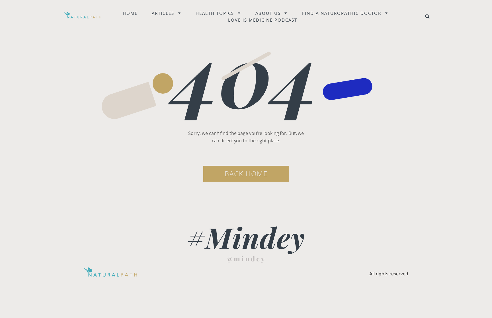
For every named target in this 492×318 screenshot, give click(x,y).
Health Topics (215, 13)
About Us (268, 13)
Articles (163, 13)
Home (130, 13)
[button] (427, 16)
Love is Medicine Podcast (262, 20)
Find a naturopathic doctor (341, 13)
